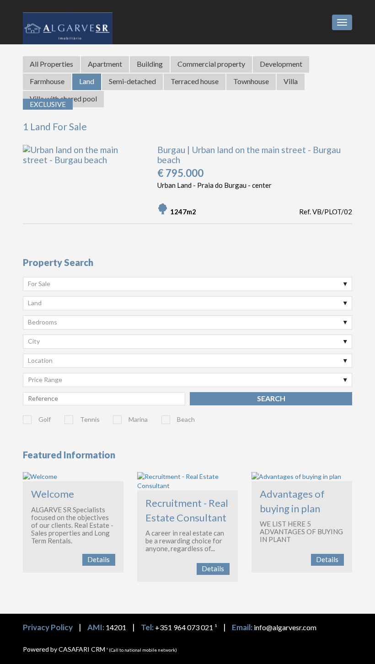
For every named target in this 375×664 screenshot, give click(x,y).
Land (86, 81)
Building (150, 63)
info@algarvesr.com (285, 627)
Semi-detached (132, 81)
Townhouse (251, 81)
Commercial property (211, 63)
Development (281, 63)
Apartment (105, 63)
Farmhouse (47, 81)
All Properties (51, 63)
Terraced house (195, 81)
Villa (291, 81)
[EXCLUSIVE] (83, 160)
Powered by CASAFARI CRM (64, 649)
